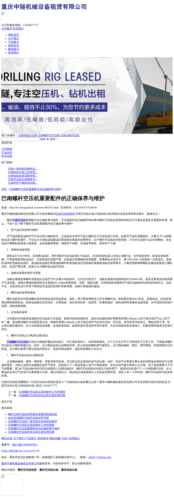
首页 (4, 189)
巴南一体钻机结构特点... (22, 168)
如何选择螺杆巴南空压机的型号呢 (28, 417)
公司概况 (6, 28)
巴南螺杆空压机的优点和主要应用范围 (42, 395)
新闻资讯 (13, 45)
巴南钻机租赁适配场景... (22, 175)
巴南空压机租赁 (65, 213)
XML (65, 438)
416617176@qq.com (99, 457)
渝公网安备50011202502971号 (21, 451)
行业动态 (6, 152)
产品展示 (13, 42)
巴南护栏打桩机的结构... (22, 182)
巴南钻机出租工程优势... (22, 172)
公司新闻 (6, 149)
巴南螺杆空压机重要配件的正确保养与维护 (35, 189)
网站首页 (13, 34)
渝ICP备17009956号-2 (25, 444)
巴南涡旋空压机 (27, 135)
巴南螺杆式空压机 (49, 135)
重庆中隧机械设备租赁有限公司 (20, 463)
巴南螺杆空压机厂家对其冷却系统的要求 (32, 421)
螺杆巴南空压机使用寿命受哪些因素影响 (32, 414)
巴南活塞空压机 (70, 135)
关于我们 (13, 38)
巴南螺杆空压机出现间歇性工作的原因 (42, 391)
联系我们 (18, 28)
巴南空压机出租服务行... (22, 179)
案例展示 (13, 49)
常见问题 (6, 156)
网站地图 (55, 438)
